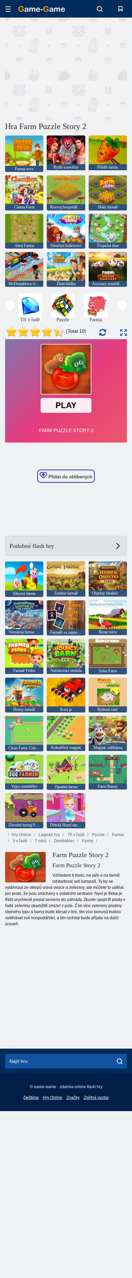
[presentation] (10, 305)
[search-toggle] (99, 8)
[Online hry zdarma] (41, 9)
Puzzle (98, 834)
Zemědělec (63, 840)
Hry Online (21, 834)
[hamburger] (8, 9)
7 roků (40, 840)
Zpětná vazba (96, 1097)
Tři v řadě (75, 834)
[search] (119, 1061)
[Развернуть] (123, 332)
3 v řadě (19, 840)
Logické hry (49, 834)
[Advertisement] (62, 68)
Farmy (87, 840)
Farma (117, 834)
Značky (73, 1097)
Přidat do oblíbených (69, 476)
